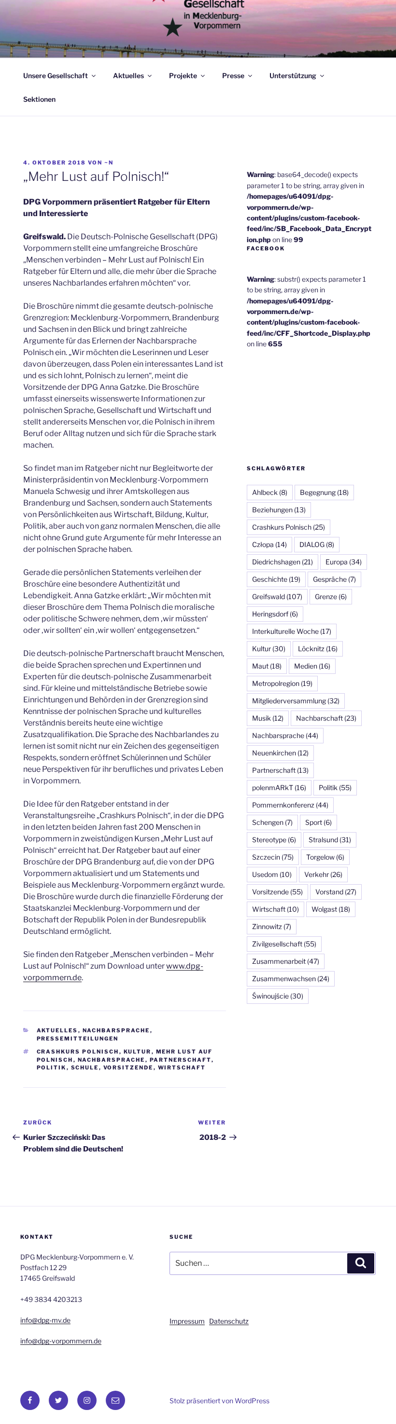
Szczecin (273, 857)
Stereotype (274, 839)
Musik (267, 718)
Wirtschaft (182, 1067)
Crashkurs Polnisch (78, 1051)
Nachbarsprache (116, 1030)
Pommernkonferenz (290, 805)
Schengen (272, 822)
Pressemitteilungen (78, 1038)
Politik (52, 1067)
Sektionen (39, 99)
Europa (343, 562)
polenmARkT (279, 787)
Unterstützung (292, 75)
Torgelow (325, 857)
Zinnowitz (271, 926)
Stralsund (330, 839)
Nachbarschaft (326, 718)
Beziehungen (279, 510)
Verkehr (323, 874)
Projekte (183, 75)
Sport (318, 822)
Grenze (331, 596)
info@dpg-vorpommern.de (60, 1341)
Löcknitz (318, 648)
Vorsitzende (128, 1067)
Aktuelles (128, 75)
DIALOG (316, 544)
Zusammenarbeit (285, 961)
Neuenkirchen (280, 753)
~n (108, 162)
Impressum (187, 1321)
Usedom (272, 874)
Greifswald (277, 596)
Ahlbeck (269, 492)
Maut (267, 666)
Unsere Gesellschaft (55, 75)
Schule (85, 1067)
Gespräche (334, 579)
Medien (312, 666)
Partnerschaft (181, 1059)
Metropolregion (282, 683)
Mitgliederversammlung (295, 701)
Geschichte (276, 579)
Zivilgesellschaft (284, 944)
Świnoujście (277, 996)
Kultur (138, 1051)
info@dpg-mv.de (45, 1320)
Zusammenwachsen (290, 978)
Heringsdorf (275, 614)
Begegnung (324, 492)
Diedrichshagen (282, 562)
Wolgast (330, 909)
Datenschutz (229, 1321)
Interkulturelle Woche (291, 631)
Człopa (269, 544)
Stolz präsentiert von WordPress (219, 1401)
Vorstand (335, 892)
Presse (233, 75)
